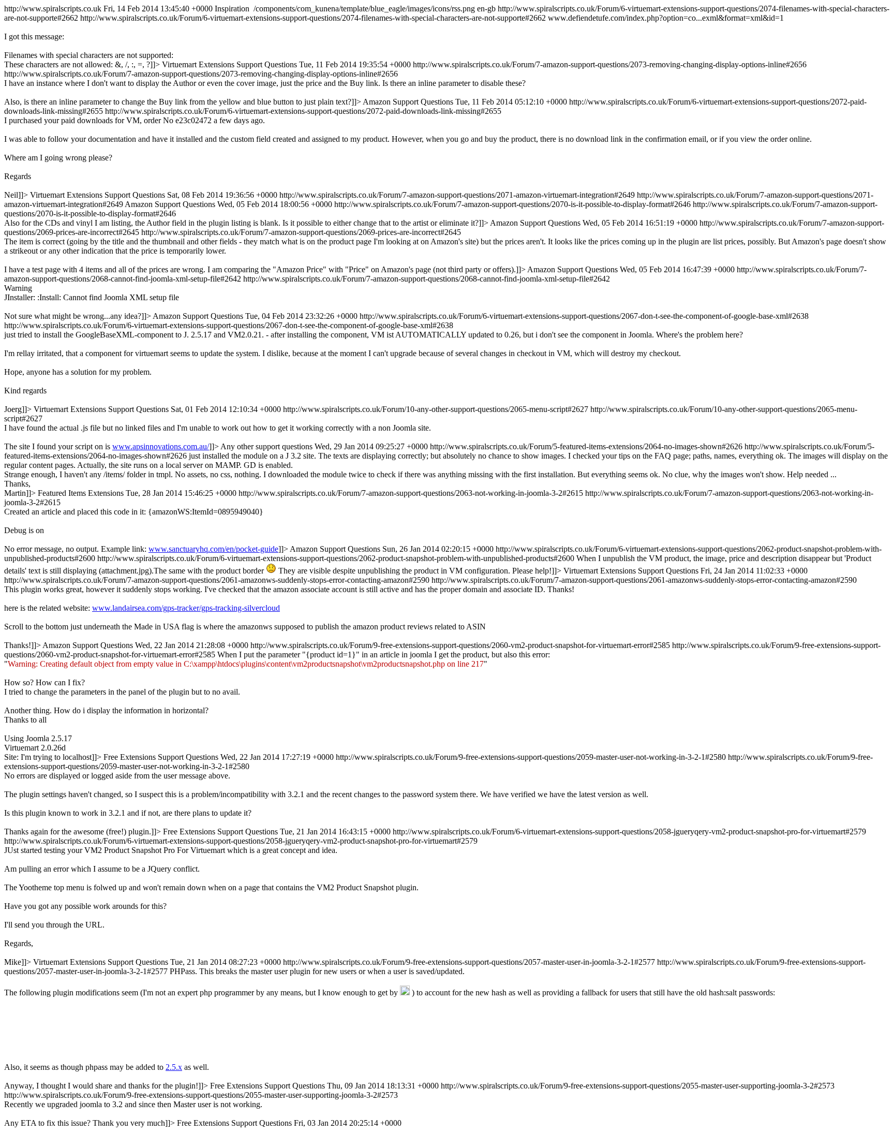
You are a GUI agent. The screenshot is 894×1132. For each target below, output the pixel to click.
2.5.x (174, 1067)
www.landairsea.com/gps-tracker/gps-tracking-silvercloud (186, 608)
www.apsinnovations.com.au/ (160, 446)
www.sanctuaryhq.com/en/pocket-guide (213, 549)
